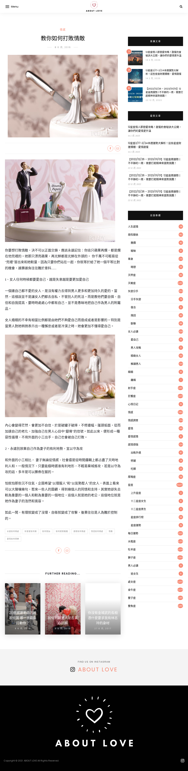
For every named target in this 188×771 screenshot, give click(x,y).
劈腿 (133, 460)
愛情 (130, 428)
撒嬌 (133, 243)
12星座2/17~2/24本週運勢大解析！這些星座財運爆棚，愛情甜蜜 (163, 72)
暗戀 (133, 267)
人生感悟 (133, 226)
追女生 (134, 573)
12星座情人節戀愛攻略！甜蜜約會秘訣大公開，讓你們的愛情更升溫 (163, 53)
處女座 (132, 582)
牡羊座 (132, 549)
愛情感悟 (133, 436)
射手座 (132, 388)
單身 (130, 259)
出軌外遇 (136, 452)
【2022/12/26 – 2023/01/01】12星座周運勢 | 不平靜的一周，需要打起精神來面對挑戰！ (164, 92)
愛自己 (134, 339)
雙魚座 (132, 606)
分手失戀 (136, 299)
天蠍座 (132, 283)
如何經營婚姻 (62, 531)
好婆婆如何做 (31, 531)
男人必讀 (133, 565)
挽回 (133, 315)
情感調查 (133, 420)
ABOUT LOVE (98, 669)
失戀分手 (133, 291)
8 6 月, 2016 (63, 47)
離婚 (133, 380)
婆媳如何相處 (79, 531)
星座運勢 (136, 525)
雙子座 (132, 598)
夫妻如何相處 (13, 531)
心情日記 (133, 404)
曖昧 (133, 251)
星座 (130, 485)
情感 (63, 29)
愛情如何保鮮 (13, 539)
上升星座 (136, 493)
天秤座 (132, 275)
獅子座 (132, 557)
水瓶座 (132, 541)
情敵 (111, 531)
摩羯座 (132, 477)
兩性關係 (133, 234)
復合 (133, 307)
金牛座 (132, 590)
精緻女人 (136, 356)
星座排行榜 (137, 517)
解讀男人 (136, 364)
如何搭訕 (46, 531)
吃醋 (133, 469)
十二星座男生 (138, 509)
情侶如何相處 (97, 531)
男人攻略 (136, 347)
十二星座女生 (138, 501)
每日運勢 (133, 533)
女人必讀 (133, 331)
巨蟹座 (132, 396)
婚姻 (130, 372)
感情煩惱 (133, 444)
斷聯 (133, 323)
